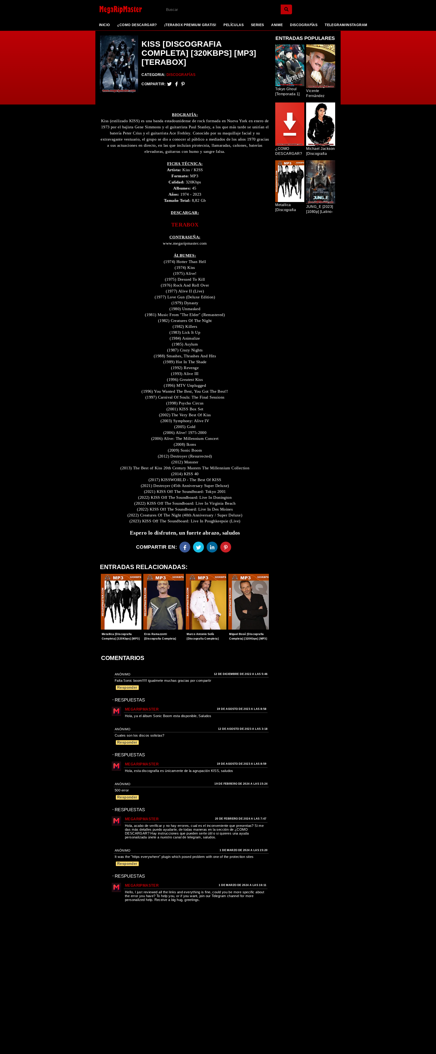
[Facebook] (185, 547)
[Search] (286, 9)
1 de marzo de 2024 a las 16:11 (242, 885)
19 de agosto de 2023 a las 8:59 (241, 763)
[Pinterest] (183, 84)
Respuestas (130, 699)
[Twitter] (169, 84)
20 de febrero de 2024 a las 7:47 (241, 818)
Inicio (104, 25)
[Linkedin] (212, 547)
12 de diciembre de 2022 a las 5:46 (241, 674)
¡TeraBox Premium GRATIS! (190, 25)
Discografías (303, 25)
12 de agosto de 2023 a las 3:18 (243, 728)
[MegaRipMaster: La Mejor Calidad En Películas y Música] (117, 9)
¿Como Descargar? (137, 25)
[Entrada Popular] (289, 65)
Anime (277, 25)
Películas (233, 25)
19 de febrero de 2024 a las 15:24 (241, 783)
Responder (127, 687)
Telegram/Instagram (346, 25)
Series (257, 25)
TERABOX (185, 225)
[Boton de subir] (426, 1043)
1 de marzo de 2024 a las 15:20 (244, 850)
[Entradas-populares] (121, 602)
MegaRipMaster (142, 709)
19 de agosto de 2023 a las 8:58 (241, 709)
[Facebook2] (176, 84)
